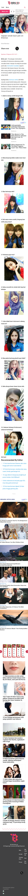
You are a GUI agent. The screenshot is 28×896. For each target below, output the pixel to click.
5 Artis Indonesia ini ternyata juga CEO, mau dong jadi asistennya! (14, 482)
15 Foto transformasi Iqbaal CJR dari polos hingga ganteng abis (13, 487)
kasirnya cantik (13, 79)
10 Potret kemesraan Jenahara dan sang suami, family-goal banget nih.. (14, 470)
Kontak (20, 854)
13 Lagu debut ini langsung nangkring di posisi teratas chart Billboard (14, 476)
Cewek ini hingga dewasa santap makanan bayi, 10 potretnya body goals (14, 822)
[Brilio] (13, 3)
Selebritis (3, 7)
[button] (12, 11)
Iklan (20, 850)
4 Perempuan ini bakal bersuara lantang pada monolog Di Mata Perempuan (13, 801)
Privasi (20, 862)
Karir (25, 858)
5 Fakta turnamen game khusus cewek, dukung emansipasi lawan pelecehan (13, 760)
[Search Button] (25, 8)
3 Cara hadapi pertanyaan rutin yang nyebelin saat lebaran (13, 718)
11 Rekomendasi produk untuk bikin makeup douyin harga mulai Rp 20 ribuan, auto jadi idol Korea (14, 677)
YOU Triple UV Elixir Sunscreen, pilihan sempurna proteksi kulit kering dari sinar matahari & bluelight (13, 699)
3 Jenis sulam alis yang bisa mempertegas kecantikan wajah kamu (13, 781)
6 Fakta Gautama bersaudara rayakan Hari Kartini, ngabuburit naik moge (13, 739)
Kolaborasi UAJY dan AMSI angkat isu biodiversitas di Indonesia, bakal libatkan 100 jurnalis (22, 11)
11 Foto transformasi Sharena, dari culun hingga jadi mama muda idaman (14, 465)
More (7, 7)
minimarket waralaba (12, 66)
